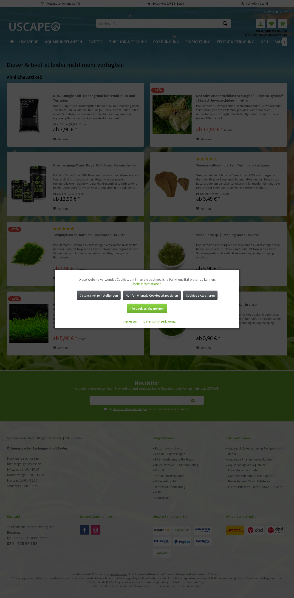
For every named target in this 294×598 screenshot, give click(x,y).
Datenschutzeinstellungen (98, 295)
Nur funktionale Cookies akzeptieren (152, 295)
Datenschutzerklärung (159, 321)
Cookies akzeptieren (200, 295)
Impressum (130, 321)
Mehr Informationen (147, 283)
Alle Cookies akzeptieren (147, 308)
